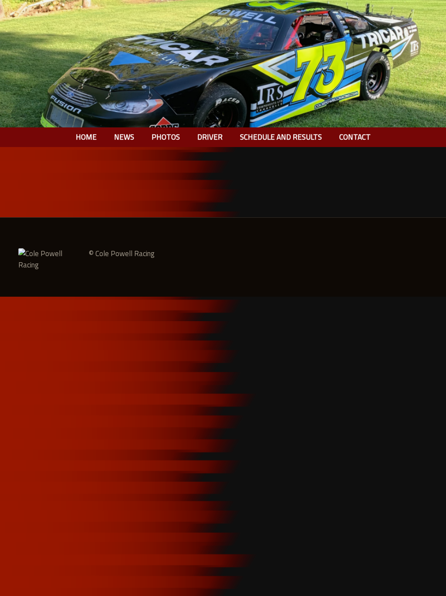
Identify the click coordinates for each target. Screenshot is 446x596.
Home (86, 137)
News (124, 137)
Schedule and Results (281, 137)
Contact (355, 137)
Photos (166, 137)
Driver (210, 137)
